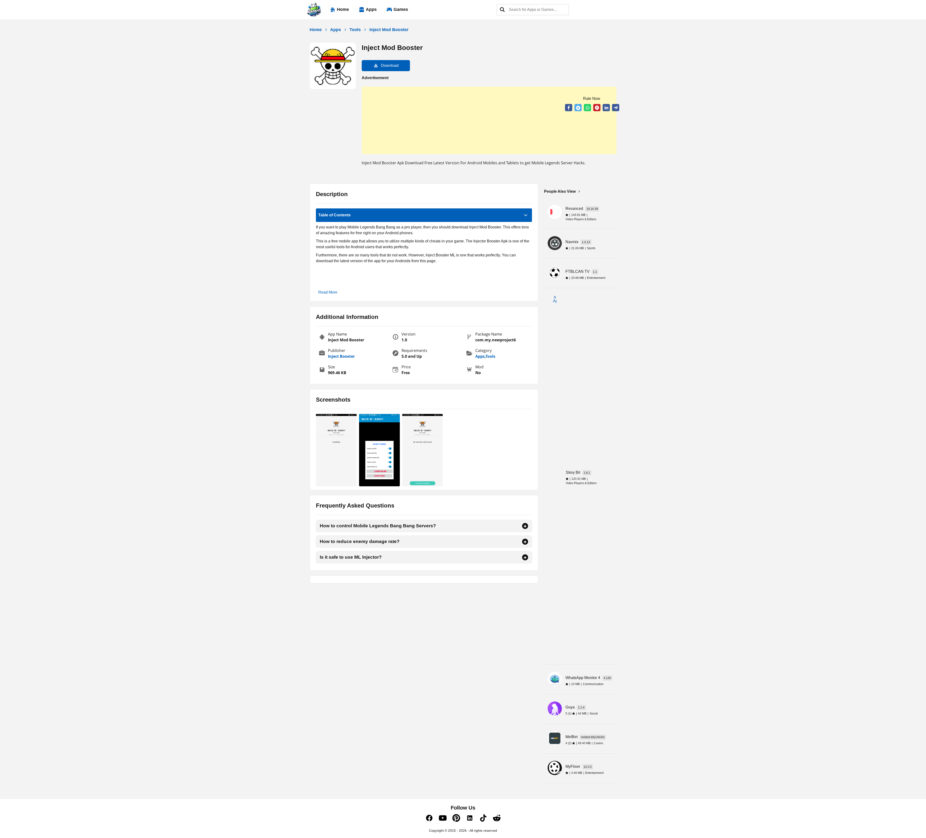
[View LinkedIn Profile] (470, 821)
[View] (336, 450)
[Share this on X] (578, 107)
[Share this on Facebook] (568, 107)
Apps (371, 9)
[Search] (502, 9)
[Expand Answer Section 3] (525, 557)
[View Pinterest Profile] (456, 821)
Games (401, 9)
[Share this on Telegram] (615, 107)
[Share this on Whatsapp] (587, 107)
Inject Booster (341, 356)
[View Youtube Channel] (443, 821)
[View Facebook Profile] (429, 821)
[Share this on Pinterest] (596, 107)
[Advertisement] (489, 120)
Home (343, 9)
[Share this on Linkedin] (606, 107)
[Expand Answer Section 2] (525, 542)
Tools (355, 29)
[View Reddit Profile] (497, 821)
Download (390, 65)
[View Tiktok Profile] (483, 821)
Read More (327, 292)
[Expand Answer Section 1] (525, 526)
